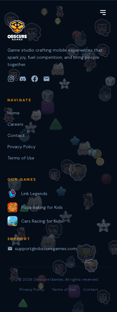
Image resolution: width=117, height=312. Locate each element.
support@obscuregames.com (46, 248)
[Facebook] (34, 78)
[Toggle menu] (103, 12)
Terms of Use (20, 158)
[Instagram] (10, 78)
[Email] (46, 78)
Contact (16, 135)
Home (13, 113)
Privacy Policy (21, 146)
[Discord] (22, 78)
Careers (15, 124)
